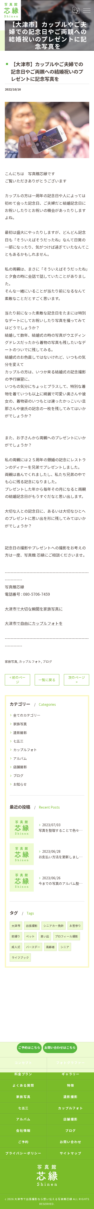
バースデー (33, 947)
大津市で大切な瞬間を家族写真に (34, 609)
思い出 (44, 936)
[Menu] (86, 10)
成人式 (16, 947)
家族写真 (11, 661)
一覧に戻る (47, 679)
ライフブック (20, 957)
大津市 (16, 926)
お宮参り (75, 926)
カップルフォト (30, 661)
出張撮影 (32, 926)
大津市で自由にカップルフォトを (34, 623)
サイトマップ (70, 1153)
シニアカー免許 (53, 926)
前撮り (16, 936)
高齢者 (50, 947)
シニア (64, 947)
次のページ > (76, 679)
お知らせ (20, 784)
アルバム (20, 758)
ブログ (47, 661)
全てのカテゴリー (26, 715)
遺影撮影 (20, 732)
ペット (30, 936)
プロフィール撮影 (66, 936)
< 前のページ (17, 679)
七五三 (18, 741)
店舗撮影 (20, 766)
